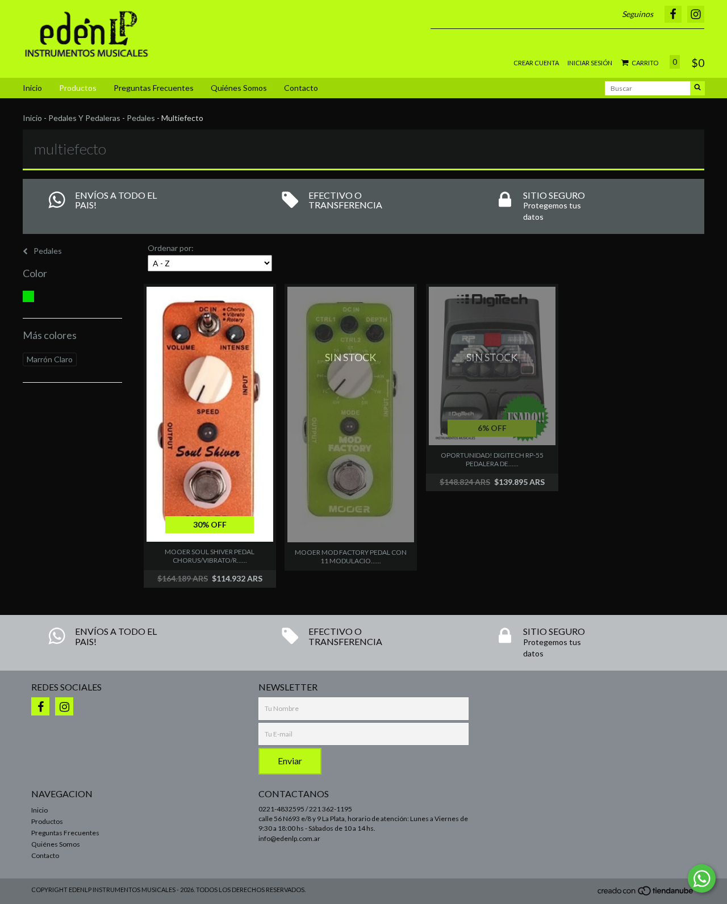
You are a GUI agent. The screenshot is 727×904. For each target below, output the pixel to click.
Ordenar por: (171, 248)
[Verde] (28, 296)
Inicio (32, 88)
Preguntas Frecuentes (154, 88)
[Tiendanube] (646, 894)
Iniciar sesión (589, 62)
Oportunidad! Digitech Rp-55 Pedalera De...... (492, 459)
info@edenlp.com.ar (289, 838)
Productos (78, 88)
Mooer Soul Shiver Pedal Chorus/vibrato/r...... (209, 555)
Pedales (141, 118)
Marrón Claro (50, 359)
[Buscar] (697, 88)
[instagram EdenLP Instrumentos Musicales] (64, 706)
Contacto (301, 88)
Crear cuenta (536, 62)
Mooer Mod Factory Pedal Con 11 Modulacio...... (351, 556)
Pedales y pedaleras (84, 118)
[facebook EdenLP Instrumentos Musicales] (40, 706)
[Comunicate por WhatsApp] (702, 878)
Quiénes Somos (239, 88)
